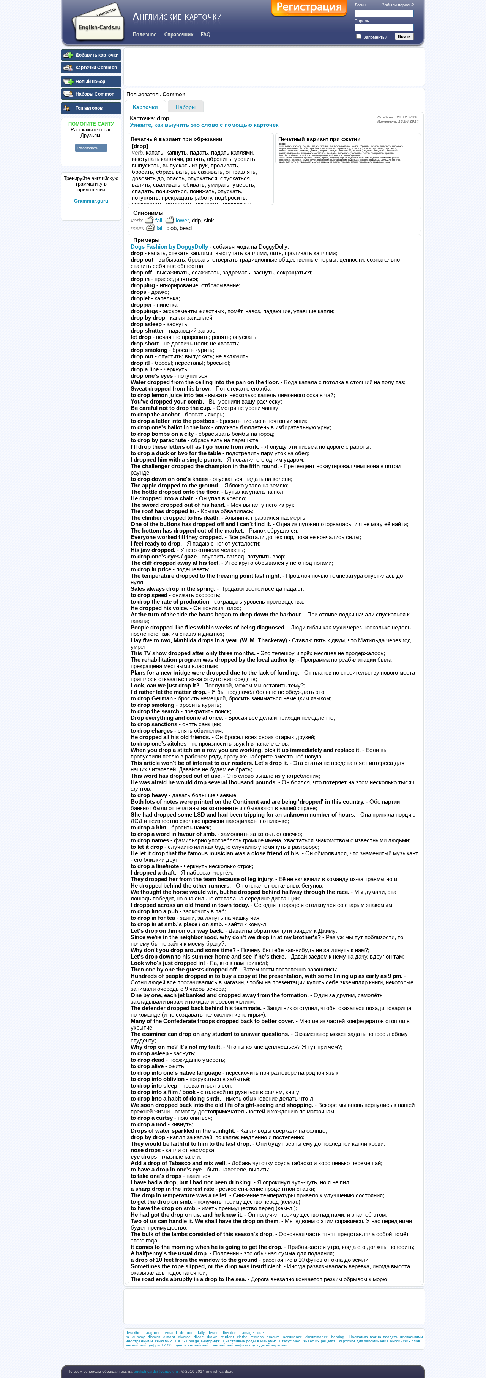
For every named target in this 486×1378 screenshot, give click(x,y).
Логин (360, 5)
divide (199, 1337)
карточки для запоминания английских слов (379, 1341)
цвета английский (192, 1345)
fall (158, 220)
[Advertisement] (91, 337)
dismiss (154, 1337)
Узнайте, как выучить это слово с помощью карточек (204, 124)
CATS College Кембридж (197, 1341)
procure (273, 1337)
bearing (337, 1337)
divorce (184, 1337)
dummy (138, 1337)
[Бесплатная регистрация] (309, 8)
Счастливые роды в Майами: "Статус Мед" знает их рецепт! (279, 1341)
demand (170, 1333)
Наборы (186, 107)
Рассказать (87, 148)
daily (201, 1333)
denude (187, 1333)
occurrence (292, 1337)
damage (247, 1333)
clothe (242, 1337)
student (227, 1337)
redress (257, 1337)
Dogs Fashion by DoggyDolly (169, 246)
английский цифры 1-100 (149, 1345)
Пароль (362, 21)
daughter (151, 1333)
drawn (212, 1337)
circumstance (316, 1337)
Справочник (178, 35)
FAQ (205, 35)
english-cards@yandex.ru (156, 1371)
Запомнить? (374, 37)
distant (169, 1337)
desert (213, 1333)
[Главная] (98, 22)
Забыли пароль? (398, 5)
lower (182, 220)
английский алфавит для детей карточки (250, 1345)
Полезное (145, 35)
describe (133, 1333)
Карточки (145, 107)
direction (229, 1333)
